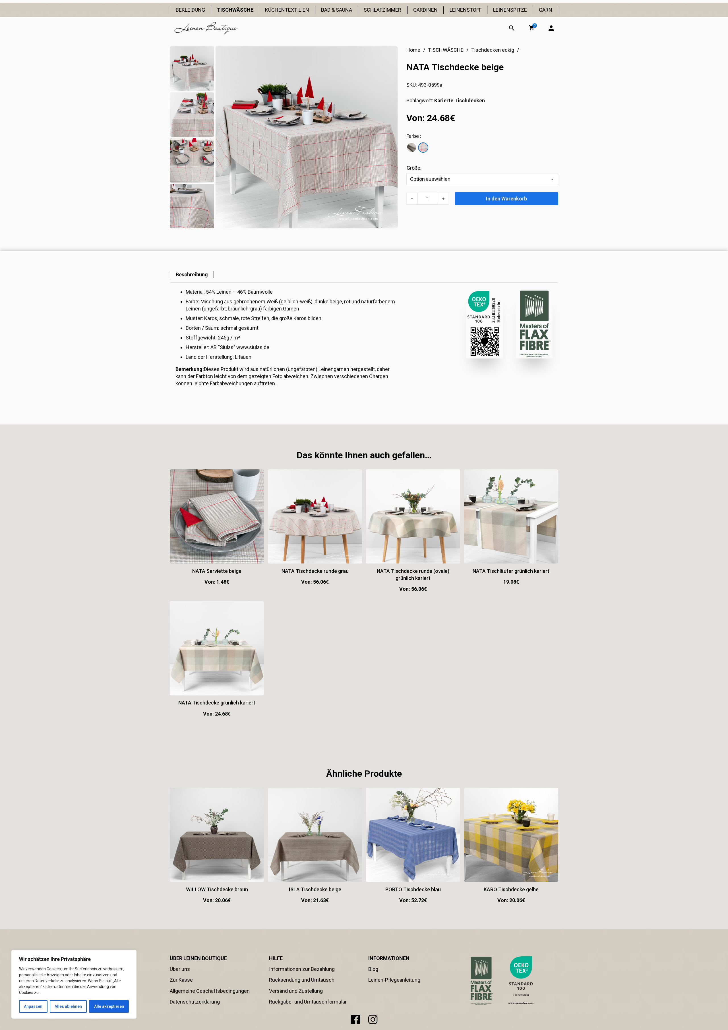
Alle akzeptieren (109, 1006)
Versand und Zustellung (296, 991)
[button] (531, 28)
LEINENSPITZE (510, 10)
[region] (73, 984)
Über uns (180, 969)
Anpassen (33, 1006)
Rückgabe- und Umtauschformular (308, 1002)
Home (413, 50)
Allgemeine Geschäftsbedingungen (210, 991)
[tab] (192, 274)
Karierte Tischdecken (459, 100)
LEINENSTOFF (465, 10)
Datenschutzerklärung (195, 1002)
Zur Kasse (181, 980)
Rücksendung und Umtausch (301, 980)
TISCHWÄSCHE (235, 10)
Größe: (414, 168)
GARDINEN (425, 10)
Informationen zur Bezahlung (302, 969)
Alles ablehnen (68, 1006)
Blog (373, 969)
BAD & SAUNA (336, 10)
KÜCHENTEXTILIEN (287, 10)
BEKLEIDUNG (190, 10)
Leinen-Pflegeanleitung (394, 980)
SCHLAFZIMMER (382, 10)
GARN (545, 10)
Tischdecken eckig (492, 50)
